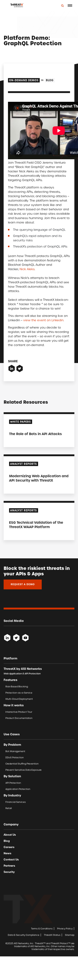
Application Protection (17, 789)
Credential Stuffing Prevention (22, 763)
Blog (50, 80)
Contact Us (11, 859)
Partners (9, 866)
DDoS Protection (14, 757)
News (7, 853)
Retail (8, 808)
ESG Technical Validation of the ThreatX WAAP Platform (36, 524)
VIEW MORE (16, 441)
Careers (9, 847)
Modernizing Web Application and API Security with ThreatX (39, 478)
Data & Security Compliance (23, 935)
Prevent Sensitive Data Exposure (23, 770)
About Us (10, 835)
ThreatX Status (52, 935)
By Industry (12, 795)
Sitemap (69, 935)
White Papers (20, 422)
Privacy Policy (65, 928)
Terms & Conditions (42, 928)
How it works (14, 705)
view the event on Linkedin (43, 320)
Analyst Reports (23, 464)
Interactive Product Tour (18, 712)
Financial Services (15, 802)
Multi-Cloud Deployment (19, 699)
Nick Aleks (27, 269)
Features (10, 680)
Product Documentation (18, 718)
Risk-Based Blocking (16, 686)
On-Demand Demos (23, 80)
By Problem (12, 745)
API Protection (13, 782)
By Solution (12, 776)
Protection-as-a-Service (18, 692)
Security (9, 872)
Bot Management (15, 751)
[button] (70, 5)
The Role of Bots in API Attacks (35, 434)
